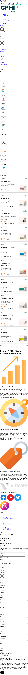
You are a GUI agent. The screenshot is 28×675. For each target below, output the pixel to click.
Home (4, 14)
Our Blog (5, 526)
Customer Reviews (7, 524)
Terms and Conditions (8, 529)
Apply (1, 652)
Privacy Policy (6, 528)
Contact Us (5, 23)
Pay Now (2, 67)
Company (5, 19)
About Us (8, 20)
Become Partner (6, 516)
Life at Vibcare (9, 21)
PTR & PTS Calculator (8, 518)
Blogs (4, 18)
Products (5, 16)
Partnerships (5, 15)
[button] (14, 653)
